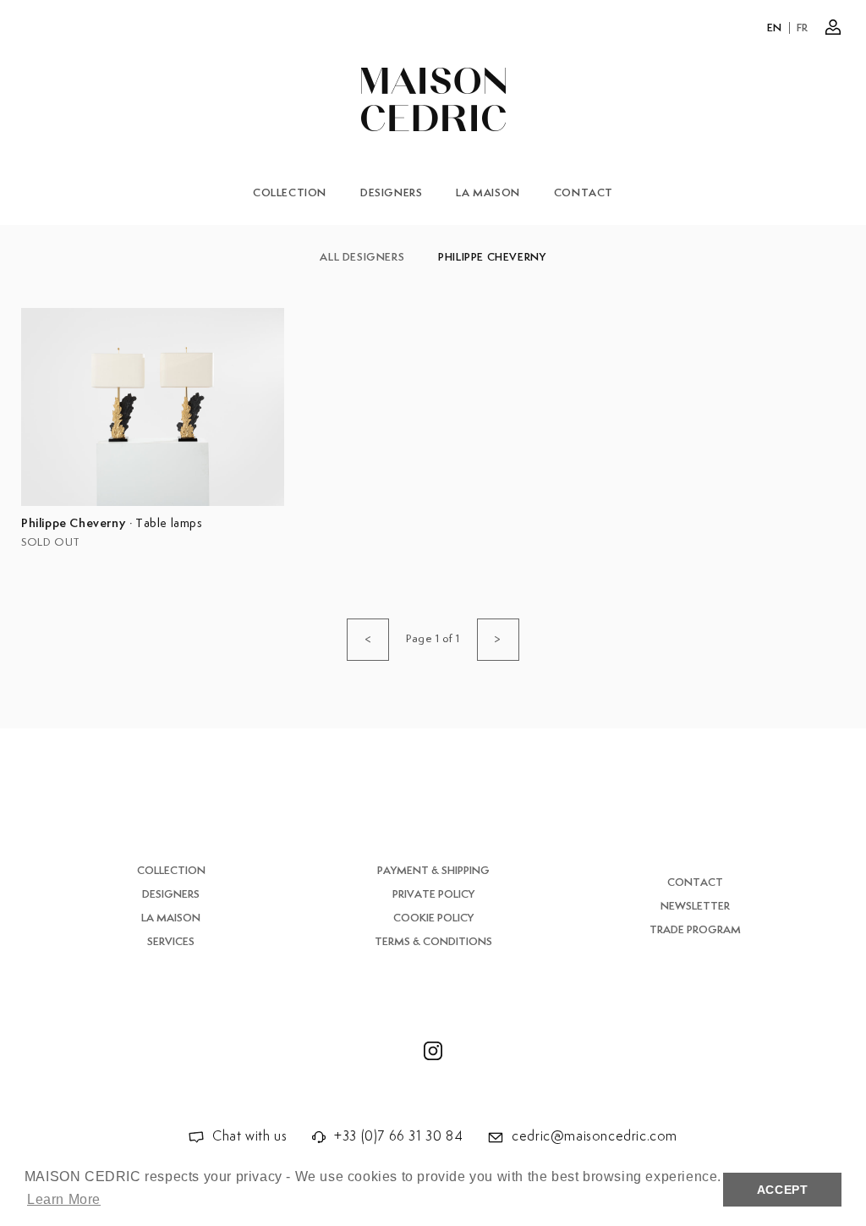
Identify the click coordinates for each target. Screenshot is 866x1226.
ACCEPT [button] (782, 1189)
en (774, 28)
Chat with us (249, 1137)
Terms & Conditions (433, 942)
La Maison (487, 193)
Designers (391, 193)
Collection (289, 193)
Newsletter (695, 906)
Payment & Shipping (433, 871)
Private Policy (433, 894)
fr (802, 28)
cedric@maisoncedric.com (594, 1137)
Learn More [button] (64, 1199)
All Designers (362, 257)
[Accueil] (433, 99)
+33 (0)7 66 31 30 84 (398, 1137)
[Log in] (833, 27)
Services (171, 942)
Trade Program (695, 930)
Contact (583, 193)
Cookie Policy (433, 918)
